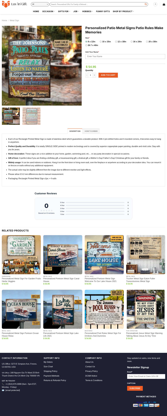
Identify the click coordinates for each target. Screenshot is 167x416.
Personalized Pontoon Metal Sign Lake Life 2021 (60, 334)
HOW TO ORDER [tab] (91, 131)
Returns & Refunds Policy (55, 380)
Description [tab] (74, 131)
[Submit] (146, 4)
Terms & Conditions (93, 380)
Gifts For (63, 11)
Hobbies (86, 11)
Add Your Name (92, 52)
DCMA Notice (91, 376)
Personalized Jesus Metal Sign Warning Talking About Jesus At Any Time (144, 334)
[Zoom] (5, 102)
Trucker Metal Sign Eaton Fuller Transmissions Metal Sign (140, 279)
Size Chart (48, 367)
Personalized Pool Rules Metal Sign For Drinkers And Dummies (103, 334)
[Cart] (164, 4)
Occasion (47, 11)
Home (36, 11)
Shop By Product (122, 11)
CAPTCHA (131, 383)
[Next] (77, 66)
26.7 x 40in (93, 45)
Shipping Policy (50, 371)
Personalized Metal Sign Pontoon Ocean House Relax (20, 334)
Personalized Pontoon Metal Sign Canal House (61, 279)
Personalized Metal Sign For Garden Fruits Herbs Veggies (21, 279)
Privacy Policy (91, 371)
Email (129, 372)
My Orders (48, 362)
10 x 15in (106, 41)
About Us (89, 362)
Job (75, 11)
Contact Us (90, 367)
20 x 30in (153, 41)
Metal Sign (14, 20)
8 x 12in (91, 41)
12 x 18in (122, 41)
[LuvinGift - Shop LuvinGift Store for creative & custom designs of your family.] (14, 4)
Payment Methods (51, 376)
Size (87, 38)
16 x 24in (137, 41)
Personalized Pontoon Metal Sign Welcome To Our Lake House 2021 (101, 279)
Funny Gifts (103, 11)
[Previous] (6, 66)
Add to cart (108, 75)
